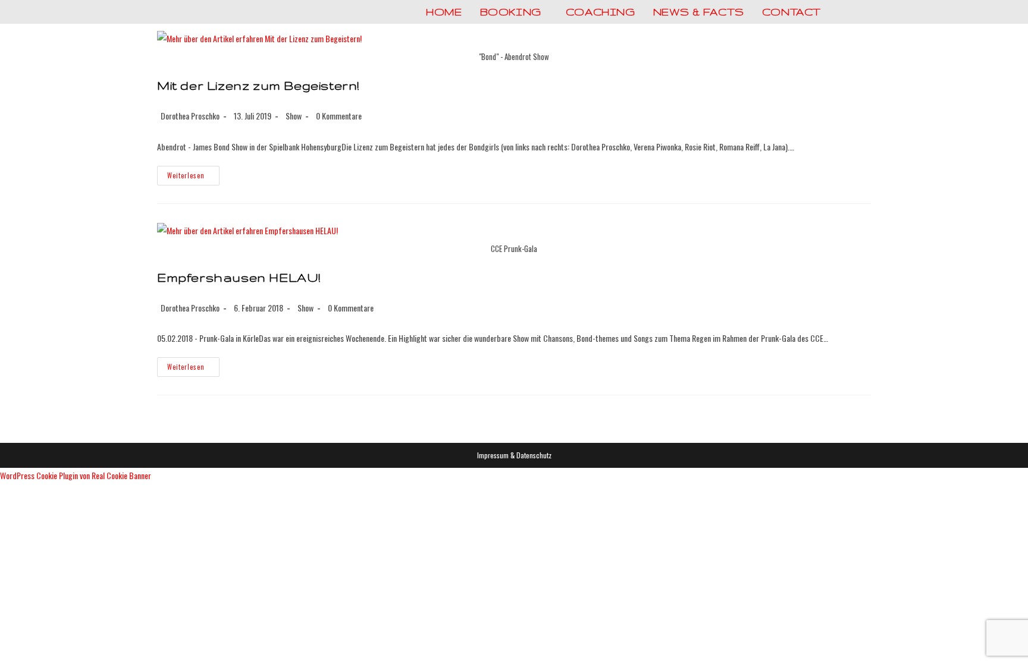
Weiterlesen (193, 177)
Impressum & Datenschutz (514, 455)
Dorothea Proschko (190, 115)
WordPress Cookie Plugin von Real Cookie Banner (75, 475)
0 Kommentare (339, 115)
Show (294, 115)
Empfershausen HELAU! (239, 277)
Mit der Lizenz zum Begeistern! (258, 85)
